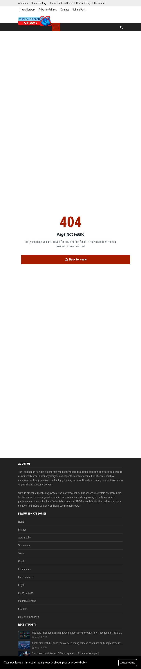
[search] (121, 27)
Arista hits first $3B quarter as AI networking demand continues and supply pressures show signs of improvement (77, 643)
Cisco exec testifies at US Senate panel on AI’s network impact (65, 653)
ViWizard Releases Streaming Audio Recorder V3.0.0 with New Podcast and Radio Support (77, 632)
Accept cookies (127, 662)
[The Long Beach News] (35, 21)
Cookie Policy (79, 662)
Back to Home (78, 259)
